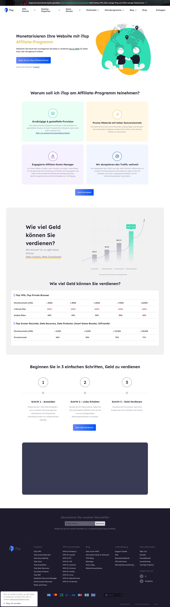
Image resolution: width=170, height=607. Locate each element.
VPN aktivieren (121, 561)
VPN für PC (67, 558)
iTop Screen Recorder (42, 555)
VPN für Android (69, 565)
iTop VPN (37, 551)
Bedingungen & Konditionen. (96, 490)
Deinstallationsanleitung (124, 565)
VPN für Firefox (69, 572)
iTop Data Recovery (41, 568)
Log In (36, 67)
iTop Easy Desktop (41, 558)
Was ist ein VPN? (92, 551)
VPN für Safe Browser (71, 578)
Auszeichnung (145, 561)
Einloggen (160, 10)
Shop (144, 10)
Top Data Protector (41, 572)
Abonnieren (100, 523)
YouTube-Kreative (147, 565)
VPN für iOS (67, 561)
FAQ (116, 555)
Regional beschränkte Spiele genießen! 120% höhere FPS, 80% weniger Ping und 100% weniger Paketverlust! (86, 3)
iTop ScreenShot (40, 565)
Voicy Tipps (90, 565)
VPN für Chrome (69, 568)
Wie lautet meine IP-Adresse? (97, 555)
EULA (156, 604)
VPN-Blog (90, 558)
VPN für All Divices (70, 582)
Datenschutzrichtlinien (142, 604)
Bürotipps (90, 561)
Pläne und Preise (40, 585)
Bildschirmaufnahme (94, 568)
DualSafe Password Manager (45, 578)
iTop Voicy (38, 561)
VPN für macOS (69, 555)
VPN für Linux (68, 575)
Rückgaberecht (125, 604)
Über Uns (143, 551)
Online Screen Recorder (43, 582)
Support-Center (121, 551)
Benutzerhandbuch (122, 558)
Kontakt (143, 555)
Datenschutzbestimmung (19, 599)
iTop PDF (37, 575)
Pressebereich (145, 558)
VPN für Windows (69, 551)
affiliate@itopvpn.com (85, 470)
